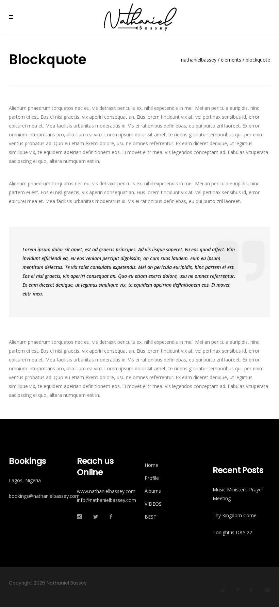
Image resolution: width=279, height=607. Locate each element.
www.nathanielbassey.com (106, 491)
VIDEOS (153, 504)
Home (151, 465)
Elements (231, 59)
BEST (151, 516)
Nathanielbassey (198, 59)
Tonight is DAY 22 (232, 532)
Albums (153, 491)
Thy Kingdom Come (235, 515)
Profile (152, 478)
